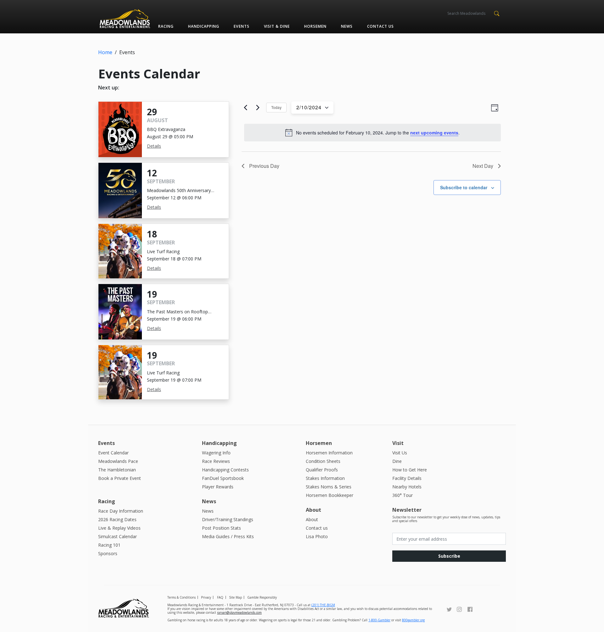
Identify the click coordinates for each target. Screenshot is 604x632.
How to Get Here (409, 470)
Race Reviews (216, 461)
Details (154, 146)
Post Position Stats (221, 528)
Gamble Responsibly (262, 597)
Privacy (206, 597)
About (312, 519)
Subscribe (449, 556)
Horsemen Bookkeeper (329, 495)
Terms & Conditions (181, 597)
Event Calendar (113, 453)
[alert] (372, 132)
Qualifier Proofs (322, 470)
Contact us (380, 26)
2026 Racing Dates (117, 519)
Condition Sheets (323, 461)
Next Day (483, 165)
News (347, 26)
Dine (397, 461)
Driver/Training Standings (227, 519)
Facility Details (407, 478)
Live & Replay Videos (119, 528)
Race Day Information (120, 511)
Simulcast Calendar (117, 536)
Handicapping (203, 26)
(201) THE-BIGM (323, 605)
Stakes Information (325, 478)
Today (276, 107)
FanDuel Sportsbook (223, 478)
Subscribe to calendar (463, 187)
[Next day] (257, 107)
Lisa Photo (317, 536)
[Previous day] (245, 107)
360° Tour (402, 495)
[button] (496, 13)
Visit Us (399, 453)
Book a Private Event (119, 478)
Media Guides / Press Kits (228, 536)
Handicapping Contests (225, 470)
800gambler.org (413, 620)
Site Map (235, 597)
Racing (166, 26)
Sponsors (107, 553)
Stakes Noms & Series (328, 487)
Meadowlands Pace (118, 461)
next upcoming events (434, 132)
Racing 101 (109, 545)
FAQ (220, 597)
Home (105, 52)
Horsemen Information (329, 453)
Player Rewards (217, 487)
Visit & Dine (277, 26)
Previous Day (264, 165)
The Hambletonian (117, 470)
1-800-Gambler (379, 620)
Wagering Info (216, 453)
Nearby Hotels (407, 487)
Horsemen (315, 26)
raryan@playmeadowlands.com (239, 612)
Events (241, 26)
